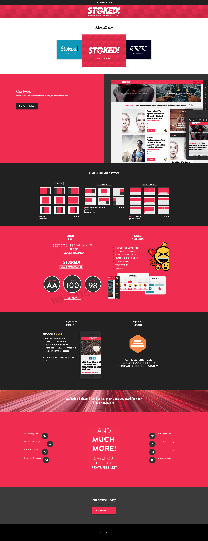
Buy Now (26, 106)
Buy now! (104, 510)
